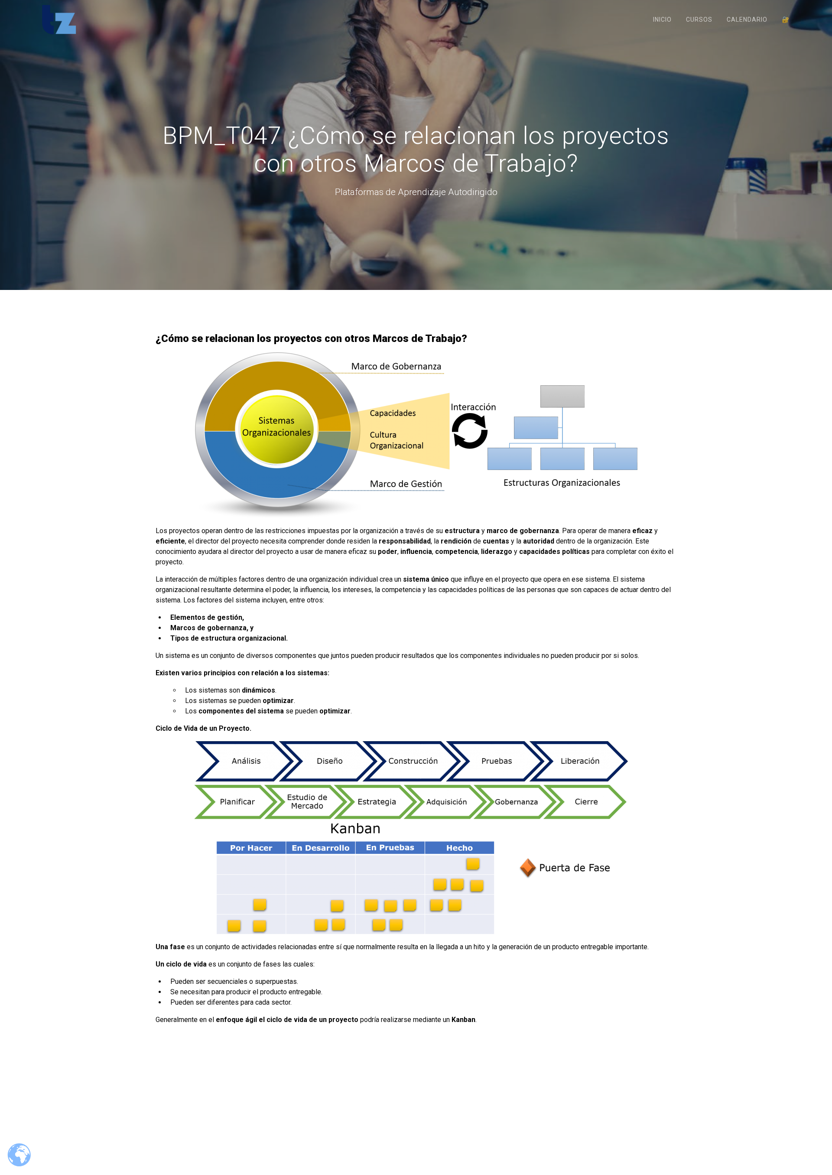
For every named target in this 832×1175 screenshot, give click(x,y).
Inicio (662, 19)
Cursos (699, 19)
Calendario (747, 19)
